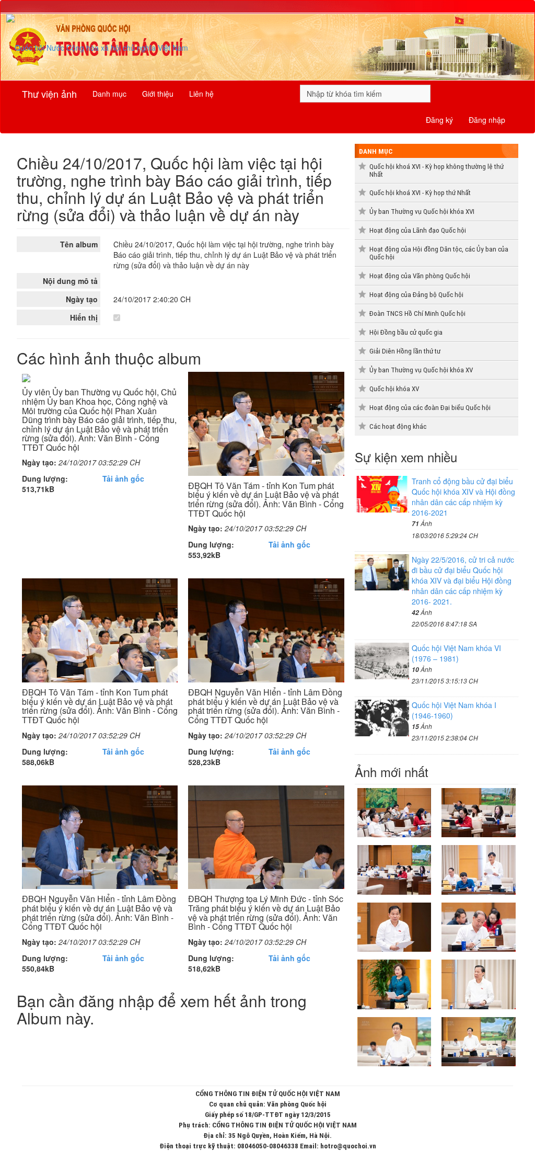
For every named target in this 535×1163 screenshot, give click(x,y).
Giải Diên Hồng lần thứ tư (404, 351)
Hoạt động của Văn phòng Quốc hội (419, 276)
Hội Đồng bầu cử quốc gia (406, 332)
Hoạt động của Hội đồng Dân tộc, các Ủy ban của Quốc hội (438, 253)
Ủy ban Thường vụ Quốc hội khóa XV (421, 370)
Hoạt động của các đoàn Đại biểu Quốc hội (430, 408)
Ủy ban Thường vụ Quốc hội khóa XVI (421, 211)
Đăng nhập (487, 120)
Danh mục (109, 93)
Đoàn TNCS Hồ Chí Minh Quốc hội (417, 313)
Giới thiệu (157, 93)
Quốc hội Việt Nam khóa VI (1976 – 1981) (456, 653)
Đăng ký (439, 120)
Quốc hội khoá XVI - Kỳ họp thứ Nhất (420, 193)
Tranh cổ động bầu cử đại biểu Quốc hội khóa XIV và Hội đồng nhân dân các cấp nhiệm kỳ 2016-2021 (463, 497)
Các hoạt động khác (397, 426)
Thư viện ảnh (49, 93)
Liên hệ (201, 93)
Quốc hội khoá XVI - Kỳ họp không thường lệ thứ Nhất (436, 170)
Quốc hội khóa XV (394, 389)
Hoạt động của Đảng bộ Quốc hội (416, 295)
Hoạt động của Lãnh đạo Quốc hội (417, 230)
